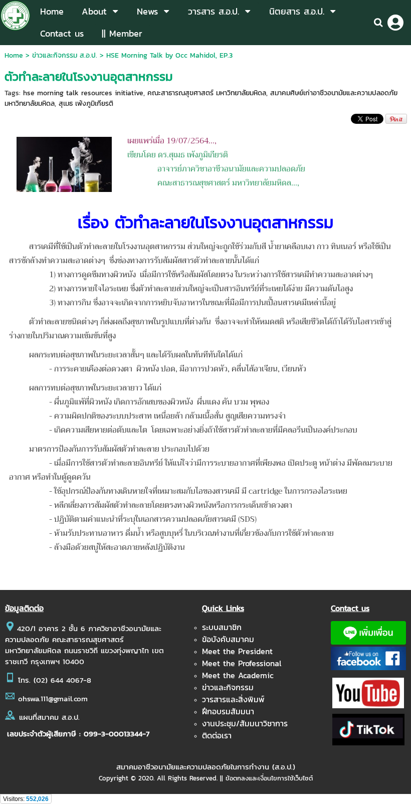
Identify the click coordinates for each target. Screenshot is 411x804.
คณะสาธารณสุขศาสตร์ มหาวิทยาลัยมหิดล (206, 93)
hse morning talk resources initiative (83, 93)
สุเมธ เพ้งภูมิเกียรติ (86, 103)
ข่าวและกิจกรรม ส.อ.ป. (64, 55)
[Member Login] (395, 23)
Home (14, 55)
